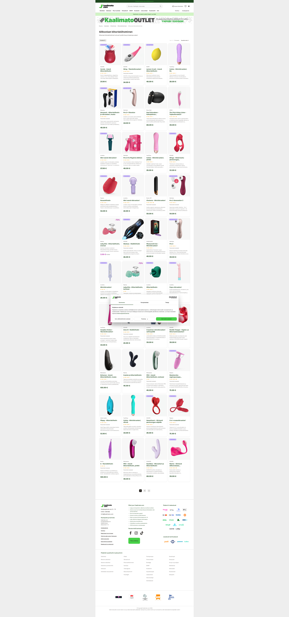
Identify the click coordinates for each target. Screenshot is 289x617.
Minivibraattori (106, 287)
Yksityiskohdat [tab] (144, 302)
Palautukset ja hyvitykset (107, 533)
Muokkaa (143, 319)
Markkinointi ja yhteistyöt (107, 544)
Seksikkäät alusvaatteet (107, 571)
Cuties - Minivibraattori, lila (178, 70)
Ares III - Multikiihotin (131, 330)
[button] (160, 6)
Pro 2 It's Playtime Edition (132, 158)
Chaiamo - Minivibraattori (156, 200)
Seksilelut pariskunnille (107, 565)
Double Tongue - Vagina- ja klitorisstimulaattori (179, 331)
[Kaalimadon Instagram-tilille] (136, 533)
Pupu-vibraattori (175, 287)
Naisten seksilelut (105, 562)
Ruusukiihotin (105, 200)
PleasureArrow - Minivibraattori (152, 245)
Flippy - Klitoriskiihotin (108, 420)
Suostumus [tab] (122, 302)
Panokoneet (172, 571)
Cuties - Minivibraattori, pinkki (155, 159)
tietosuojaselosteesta (123, 313)
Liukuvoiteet (144, 10)
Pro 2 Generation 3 (176, 200)
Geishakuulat (149, 580)
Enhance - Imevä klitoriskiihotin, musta (108, 376)
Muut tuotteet (116, 10)
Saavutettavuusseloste (106, 541)
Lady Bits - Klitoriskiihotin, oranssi (110, 245)
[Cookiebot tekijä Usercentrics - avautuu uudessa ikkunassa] (170, 297)
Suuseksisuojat (150, 571)
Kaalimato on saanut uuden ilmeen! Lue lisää (144, 14)
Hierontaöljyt (149, 577)
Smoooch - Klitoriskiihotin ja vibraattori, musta (109, 113)
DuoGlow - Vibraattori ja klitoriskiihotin (155, 465)
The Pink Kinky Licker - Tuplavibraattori (177, 113)
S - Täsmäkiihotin (106, 464)
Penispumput (149, 556)
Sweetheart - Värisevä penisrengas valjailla (154, 421)
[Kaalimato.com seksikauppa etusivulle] (112, 6)
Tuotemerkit (152, 10)
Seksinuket (172, 568)
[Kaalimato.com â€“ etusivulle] (106, 505)
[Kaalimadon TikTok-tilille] (142, 533)
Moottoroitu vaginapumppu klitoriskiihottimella (176, 377)
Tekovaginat (127, 568)
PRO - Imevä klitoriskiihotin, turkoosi (155, 376)
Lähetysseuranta (105, 539)
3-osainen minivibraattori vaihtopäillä (155, 331)
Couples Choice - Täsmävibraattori (106, 331)
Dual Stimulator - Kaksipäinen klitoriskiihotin (152, 114)
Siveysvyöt (171, 559)
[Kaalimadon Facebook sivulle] (130, 533)
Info (158, 10)
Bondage (148, 562)
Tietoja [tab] (167, 302)
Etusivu (101, 26)
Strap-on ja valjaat (174, 562)
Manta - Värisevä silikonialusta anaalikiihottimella (176, 465)
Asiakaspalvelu (185, 10)
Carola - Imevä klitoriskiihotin (105, 70)
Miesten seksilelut (105, 559)
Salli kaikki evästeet (166, 319)
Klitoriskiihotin (151, 287)
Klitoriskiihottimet (129, 562)
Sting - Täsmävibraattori (132, 69)
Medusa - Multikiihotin (131, 244)
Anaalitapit (172, 556)
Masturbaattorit (128, 571)
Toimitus (177, 10)
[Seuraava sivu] (149, 490)
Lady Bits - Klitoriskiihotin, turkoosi (133, 288)
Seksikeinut (172, 565)
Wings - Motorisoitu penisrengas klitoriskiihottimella (176, 159)
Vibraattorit (125, 10)
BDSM (131, 10)
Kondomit (136, 10)
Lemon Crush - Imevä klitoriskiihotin (154, 70)
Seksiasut (108, 10)
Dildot (125, 556)
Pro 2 (171, 244)
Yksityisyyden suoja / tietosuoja (109, 536)
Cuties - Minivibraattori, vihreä (132, 421)
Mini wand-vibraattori (108, 158)
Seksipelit (171, 574)
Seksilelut (102, 10)
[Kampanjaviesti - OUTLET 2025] (144, 20)
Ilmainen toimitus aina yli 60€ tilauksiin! (144, 1)
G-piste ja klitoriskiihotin (132, 375)
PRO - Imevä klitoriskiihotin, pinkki (131, 465)
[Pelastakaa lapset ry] (118, 597)
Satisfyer (126, 565)
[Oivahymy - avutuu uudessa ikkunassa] (158, 597)
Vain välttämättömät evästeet (122, 319)
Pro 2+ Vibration (129, 112)
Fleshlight (126, 574)
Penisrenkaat (149, 559)
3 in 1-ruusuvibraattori (177, 420)
